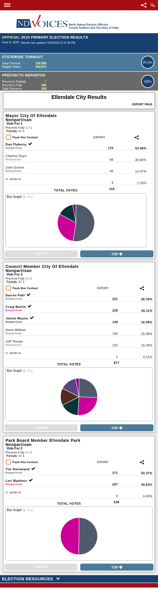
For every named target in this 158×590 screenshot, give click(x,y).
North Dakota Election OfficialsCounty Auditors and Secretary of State (93, 26)
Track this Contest (25, 137)
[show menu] (7, 5)
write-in (15, 179)
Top (114, 254)
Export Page (142, 104)
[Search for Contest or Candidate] (153, 5)
